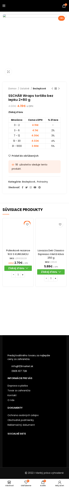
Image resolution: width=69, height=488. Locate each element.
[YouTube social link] (35, 187)
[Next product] (59, 88)
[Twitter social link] (26, 187)
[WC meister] (50, 313)
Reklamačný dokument (21, 425)
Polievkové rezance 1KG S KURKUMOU (18, 252)
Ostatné (25, 88)
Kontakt (12, 395)
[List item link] (34, 371)
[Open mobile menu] (4, 5)
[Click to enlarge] (8, 71)
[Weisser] (18, 313)
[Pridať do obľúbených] (27, 224)
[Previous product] (52, 88)
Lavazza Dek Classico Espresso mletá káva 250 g (51, 254)
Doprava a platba (18, 385)
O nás (11, 400)
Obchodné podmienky (21, 420)
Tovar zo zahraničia (19, 390)
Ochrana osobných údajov (23, 415)
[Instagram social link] (31, 187)
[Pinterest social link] (39, 187)
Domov (12, 88)
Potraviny (42, 181)
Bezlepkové (39, 88)
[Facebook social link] (22, 187)
